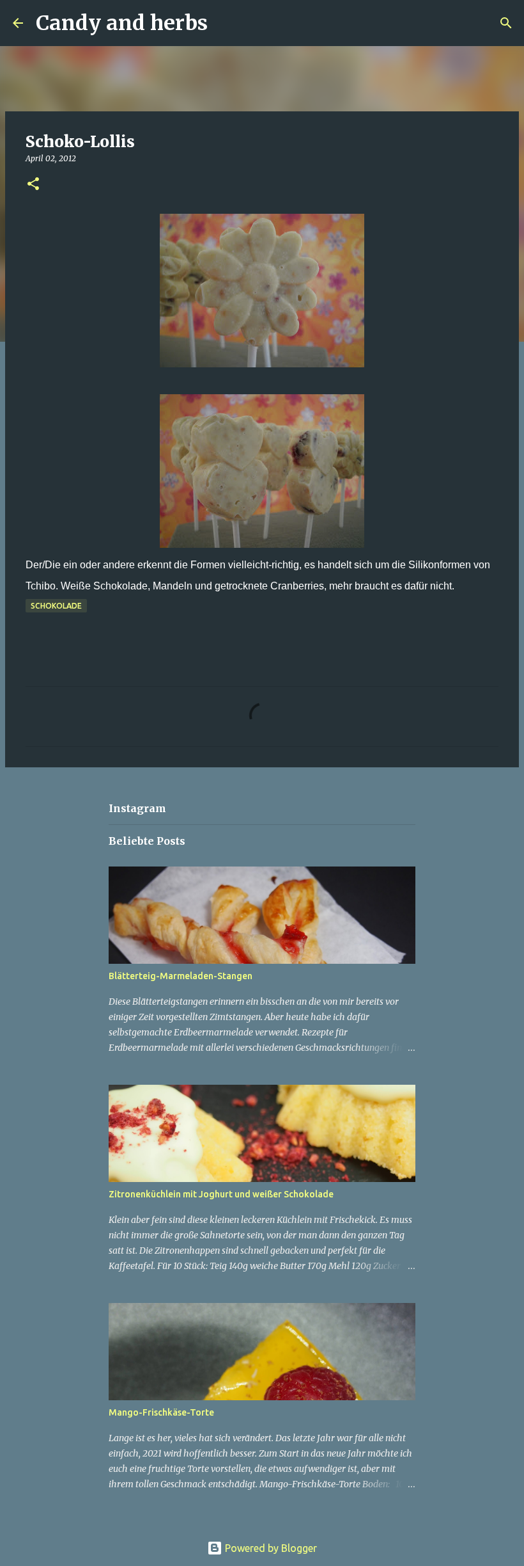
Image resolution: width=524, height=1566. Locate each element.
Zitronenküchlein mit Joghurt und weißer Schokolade (221, 1194)
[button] (33, 184)
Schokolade (56, 606)
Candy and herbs (122, 23)
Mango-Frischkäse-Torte (161, 1412)
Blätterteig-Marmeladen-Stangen (180, 976)
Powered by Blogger (269, 1548)
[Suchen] (225, 23)
